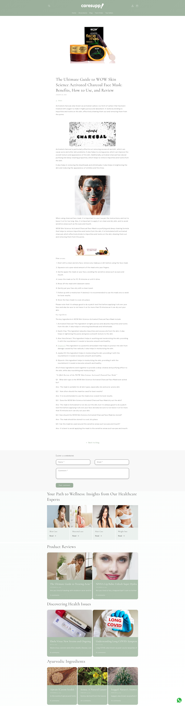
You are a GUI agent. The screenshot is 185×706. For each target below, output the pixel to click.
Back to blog (93, 442)
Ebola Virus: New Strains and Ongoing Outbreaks (69, 641)
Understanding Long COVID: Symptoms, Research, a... (115, 641)
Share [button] (60, 101)
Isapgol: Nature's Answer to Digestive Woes (123, 689)
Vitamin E (61, 346)
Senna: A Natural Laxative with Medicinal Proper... (92, 689)
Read (52, 536)
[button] (49, 6)
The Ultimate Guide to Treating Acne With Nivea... (69, 584)
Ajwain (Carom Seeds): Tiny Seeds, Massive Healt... (62, 689)
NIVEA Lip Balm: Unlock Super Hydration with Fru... (115, 584)
